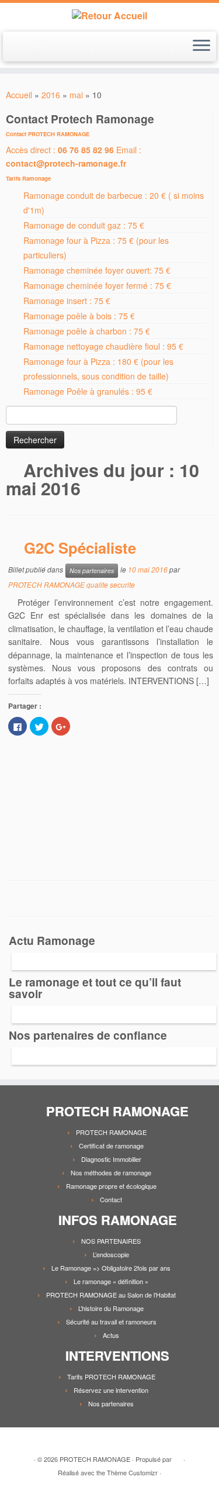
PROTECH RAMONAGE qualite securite (71, 584)
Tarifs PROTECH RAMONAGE (111, 1376)
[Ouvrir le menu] (201, 47)
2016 (50, 95)
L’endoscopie (111, 1254)
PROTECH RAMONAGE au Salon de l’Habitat (111, 1294)
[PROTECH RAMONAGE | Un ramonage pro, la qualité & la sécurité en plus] (109, 16)
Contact (111, 1199)
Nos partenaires (91, 570)
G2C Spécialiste (80, 547)
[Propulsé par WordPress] (177, 1457)
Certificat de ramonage (111, 1145)
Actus (111, 1335)
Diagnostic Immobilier (111, 1159)
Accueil (19, 95)
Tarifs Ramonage (28, 178)
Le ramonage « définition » (111, 1281)
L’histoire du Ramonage (111, 1308)
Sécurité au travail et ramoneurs (111, 1321)
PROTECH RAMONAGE (111, 1132)
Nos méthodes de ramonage (111, 1172)
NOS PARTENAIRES (111, 1241)
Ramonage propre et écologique (111, 1186)
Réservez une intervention (111, 1390)
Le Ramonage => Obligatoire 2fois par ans (111, 1267)
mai (76, 95)
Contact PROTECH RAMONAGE (47, 134)
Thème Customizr (132, 1472)
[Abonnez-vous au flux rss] (18, 1440)
